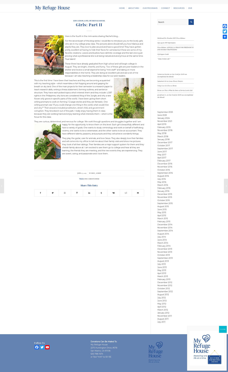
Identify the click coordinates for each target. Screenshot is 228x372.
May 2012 (161, 304)
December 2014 (164, 224)
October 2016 (163, 170)
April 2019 (161, 124)
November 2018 (164, 130)
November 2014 (164, 227)
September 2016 (165, 173)
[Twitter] (224, 31)
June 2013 (162, 267)
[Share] (224, 36)
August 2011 (163, 319)
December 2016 (164, 164)
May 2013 (161, 270)
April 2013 (161, 273)
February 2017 (163, 161)
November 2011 (164, 316)
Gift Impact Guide (163, 54)
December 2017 (164, 142)
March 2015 (162, 218)
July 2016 (161, 179)
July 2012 (161, 298)
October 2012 (163, 288)
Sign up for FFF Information (166, 43)
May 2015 (161, 212)
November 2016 (164, 167)
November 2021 (164, 121)
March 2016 (162, 185)
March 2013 (162, 276)
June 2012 (162, 301)
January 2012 (163, 313)
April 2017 (161, 157)
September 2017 (165, 148)
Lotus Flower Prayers (176, 81)
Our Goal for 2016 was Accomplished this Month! (172, 75)
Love (86, 20)
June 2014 (162, 240)
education (78, 20)
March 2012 (162, 310)
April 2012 (161, 307)
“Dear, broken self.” (163, 59)
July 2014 (161, 237)
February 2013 (163, 279)
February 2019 (163, 127)
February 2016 (163, 188)
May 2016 (161, 182)
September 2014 (165, 230)
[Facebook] (224, 26)
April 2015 (161, 215)
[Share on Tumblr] (101, 192)
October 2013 (163, 255)
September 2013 (165, 258)
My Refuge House (97, 20)
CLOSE (223, 329)
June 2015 (162, 209)
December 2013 (164, 249)
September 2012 (165, 291)
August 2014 (163, 234)
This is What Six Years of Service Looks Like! (178, 90)
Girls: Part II (89, 24)
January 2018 (163, 139)
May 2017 (161, 154)
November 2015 (164, 197)
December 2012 (164, 282)
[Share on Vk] (114, 192)
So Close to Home (171, 86)
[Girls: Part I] (2, 186)
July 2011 (161, 322)
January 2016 (163, 191)
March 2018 (162, 136)
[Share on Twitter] (53, 192)
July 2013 (161, 264)
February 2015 (163, 221)
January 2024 (163, 118)
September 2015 (165, 203)
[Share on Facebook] (40, 192)
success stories (91, 179)
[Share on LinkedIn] (89, 192)
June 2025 (162, 115)
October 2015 (163, 200)
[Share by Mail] (138, 192)
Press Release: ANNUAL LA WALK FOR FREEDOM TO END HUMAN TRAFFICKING (175, 48)
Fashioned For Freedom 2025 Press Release (171, 38)
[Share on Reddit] (126, 192)
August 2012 (163, 294)
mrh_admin (96, 173)
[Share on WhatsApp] (65, 192)
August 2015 (163, 206)
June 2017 (162, 151)
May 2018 (161, 133)
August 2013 (163, 261)
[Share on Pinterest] (77, 192)
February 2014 (163, 246)
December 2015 (164, 194)
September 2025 (165, 112)
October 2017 (163, 145)
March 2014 (162, 243)
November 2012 (164, 285)
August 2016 (163, 176)
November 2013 (164, 252)
